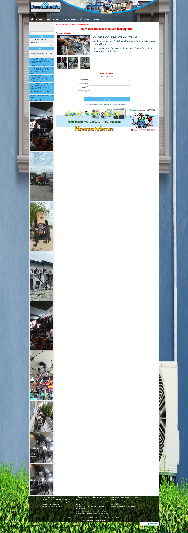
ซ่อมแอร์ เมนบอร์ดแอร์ (67, 33)
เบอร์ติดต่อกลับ (84, 87)
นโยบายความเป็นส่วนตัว (42, 55)
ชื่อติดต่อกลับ (84, 80)
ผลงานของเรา (94, 517)
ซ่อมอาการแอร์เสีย (65, 24)
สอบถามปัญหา (84, 91)
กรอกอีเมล (33, 42)
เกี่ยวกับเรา (107, 517)
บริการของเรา (82, 517)
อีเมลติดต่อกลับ (84, 83)
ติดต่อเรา (117, 517)
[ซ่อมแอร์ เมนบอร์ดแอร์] (73, 44)
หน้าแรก (58, 24)
